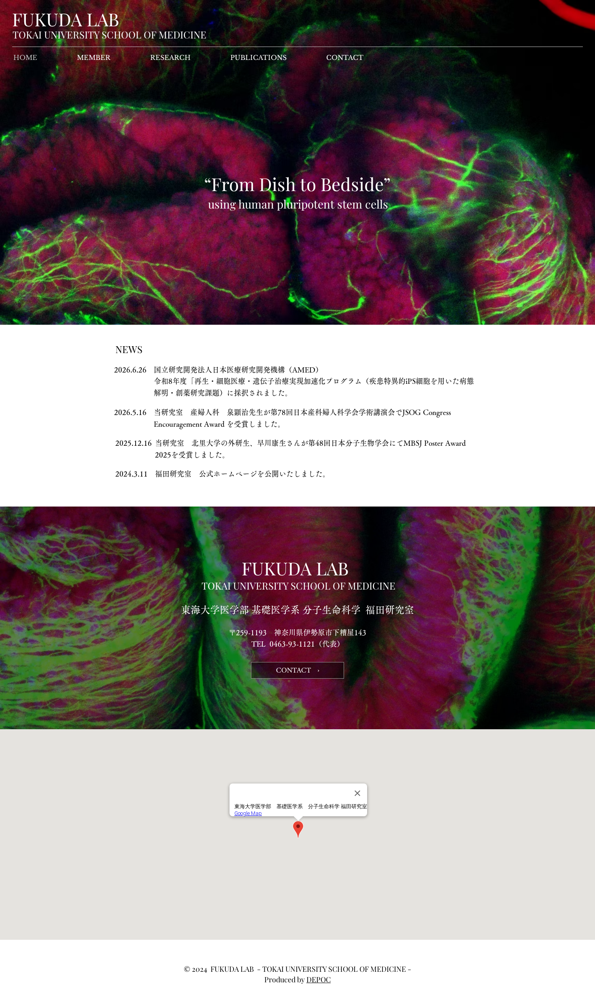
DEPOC (318, 979)
